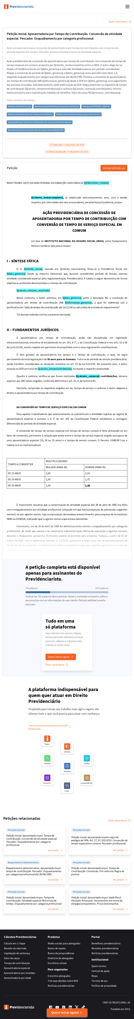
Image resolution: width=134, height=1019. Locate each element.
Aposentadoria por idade (17, 977)
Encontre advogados (59, 976)
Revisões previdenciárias (105, 948)
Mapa (95, 976)
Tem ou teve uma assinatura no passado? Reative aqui (48, 727)
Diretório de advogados (61, 958)
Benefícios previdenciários (106, 943)
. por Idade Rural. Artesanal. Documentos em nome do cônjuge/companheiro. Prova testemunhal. (97, 900)
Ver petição (53, 850)
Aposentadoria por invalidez (19, 973)
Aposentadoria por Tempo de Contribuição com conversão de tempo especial (39, 122)
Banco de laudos (57, 948)
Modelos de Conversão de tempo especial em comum (78, 114)
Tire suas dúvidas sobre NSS (63, 980)
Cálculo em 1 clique (14, 943)
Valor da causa (12, 958)
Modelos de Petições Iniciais (19, 106)
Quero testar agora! (65, 1012)
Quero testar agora (58, 657)
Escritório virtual (57, 963)
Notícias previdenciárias (61, 985)
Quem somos (99, 966)
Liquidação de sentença (17, 953)
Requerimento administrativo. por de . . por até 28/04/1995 (33, 871)
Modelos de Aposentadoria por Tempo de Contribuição (30, 114)
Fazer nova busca (118, 21)
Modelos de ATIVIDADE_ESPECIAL (96, 106)
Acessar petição (112, 168)
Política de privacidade (104, 985)
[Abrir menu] (127, 6)
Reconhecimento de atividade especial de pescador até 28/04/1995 (35, 130)
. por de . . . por (31, 840)
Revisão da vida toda (15, 948)
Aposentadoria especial (17, 968)
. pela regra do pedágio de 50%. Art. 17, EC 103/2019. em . (99, 840)
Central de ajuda (100, 971)
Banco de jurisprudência (61, 953)
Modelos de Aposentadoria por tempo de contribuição (57, 106)
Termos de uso (100, 980)
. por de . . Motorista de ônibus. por (33, 900)
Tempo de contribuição (17, 963)
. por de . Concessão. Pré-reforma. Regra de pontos (97, 871)
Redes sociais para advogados (64, 943)
